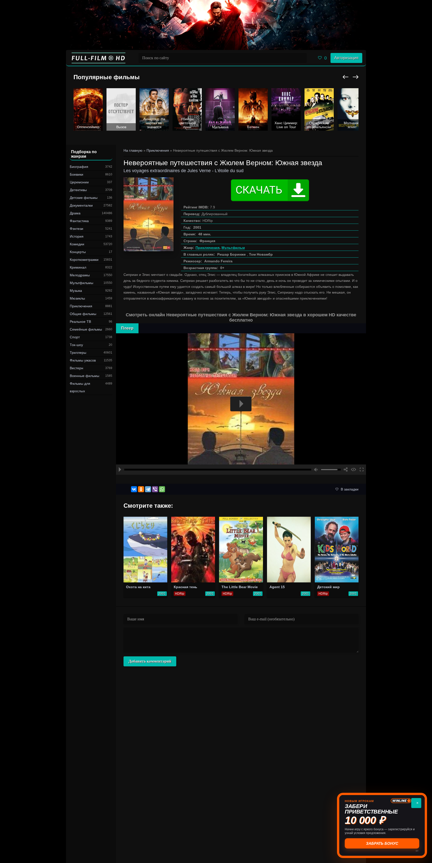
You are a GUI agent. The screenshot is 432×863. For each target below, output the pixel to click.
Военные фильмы (84, 376)
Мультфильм (233, 248)
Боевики (76, 174)
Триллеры (78, 353)
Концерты (78, 252)
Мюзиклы (77, 298)
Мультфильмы (81, 283)
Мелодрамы (80, 275)
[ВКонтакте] (134, 489)
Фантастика (79, 221)
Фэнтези (76, 229)
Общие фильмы (83, 314)
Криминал (78, 267)
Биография (79, 167)
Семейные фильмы (86, 329)
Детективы (78, 190)
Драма (75, 213)
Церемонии (79, 182)
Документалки (81, 205)
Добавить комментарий (149, 661)
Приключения (81, 306)
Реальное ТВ (80, 322)
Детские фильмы (84, 198)
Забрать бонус (382, 843)
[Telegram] (148, 489)
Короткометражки (84, 260)
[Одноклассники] (141, 489)
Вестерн (76, 368)
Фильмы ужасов (83, 360)
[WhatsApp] (162, 489)
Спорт (75, 337)
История (77, 236)
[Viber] (155, 489)
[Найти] (302, 58)
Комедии (77, 244)
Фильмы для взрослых (80, 387)
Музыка (76, 291)
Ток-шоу (76, 345)
